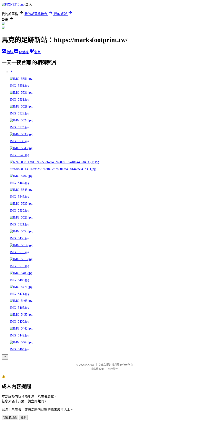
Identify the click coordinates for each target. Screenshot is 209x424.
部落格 (24, 52)
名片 (37, 52)
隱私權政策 (97, 368)
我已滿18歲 (10, 417)
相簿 (10, 52)
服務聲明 (113, 368)
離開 (23, 417)
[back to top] (5, 357)
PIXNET (89, 364)
